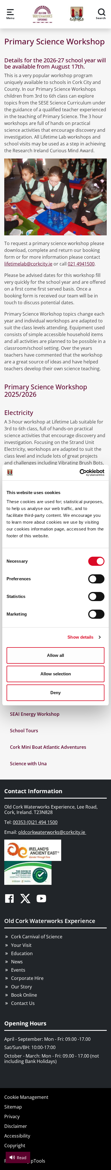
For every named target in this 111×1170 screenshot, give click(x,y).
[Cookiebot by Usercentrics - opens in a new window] (79, 472)
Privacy (12, 1116)
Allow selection (55, 673)
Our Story (21, 987)
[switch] (96, 578)
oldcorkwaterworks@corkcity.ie (52, 832)
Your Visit (21, 945)
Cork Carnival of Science (36, 936)
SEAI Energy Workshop (34, 714)
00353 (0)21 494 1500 (35, 822)
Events (18, 970)
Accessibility (17, 1136)
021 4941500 (81, 264)
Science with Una (28, 763)
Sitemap (13, 1107)
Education (22, 953)
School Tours (24, 730)
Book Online (24, 995)
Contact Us (23, 1003)
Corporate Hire (27, 978)
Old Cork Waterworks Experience (49, 921)
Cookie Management (26, 1097)
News (17, 962)
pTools (38, 1161)
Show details (80, 637)
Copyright (14, 1145)
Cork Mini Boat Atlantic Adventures (48, 747)
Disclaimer (15, 1126)
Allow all (55, 655)
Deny (55, 692)
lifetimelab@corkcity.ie (28, 264)
